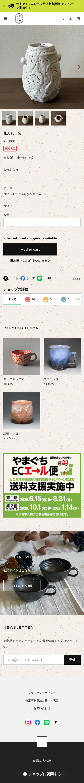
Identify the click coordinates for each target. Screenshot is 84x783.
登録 (72, 659)
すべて (12, 299)
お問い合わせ (42, 708)
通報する (77, 279)
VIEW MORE (22, 585)
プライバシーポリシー (42, 693)
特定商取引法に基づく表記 (41, 700)
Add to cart (30, 249)
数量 (6, 215)
